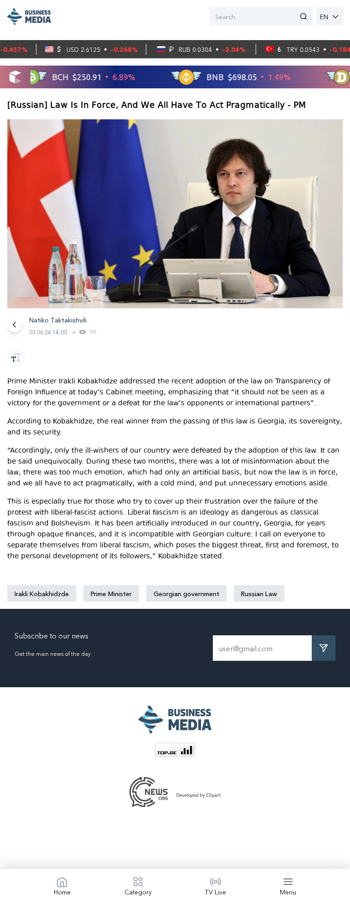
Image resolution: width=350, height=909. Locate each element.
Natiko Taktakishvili (58, 319)
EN (324, 16)
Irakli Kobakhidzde (42, 593)
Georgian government (186, 593)
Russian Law (259, 593)
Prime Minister (111, 593)
